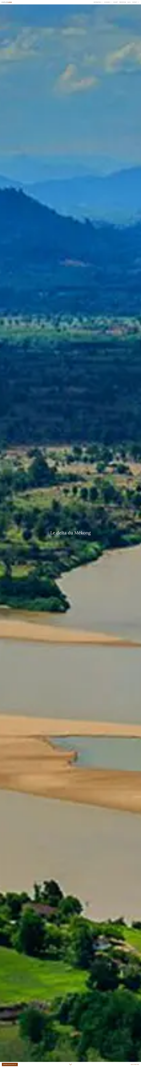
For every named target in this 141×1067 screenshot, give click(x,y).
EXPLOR (7, 2)
